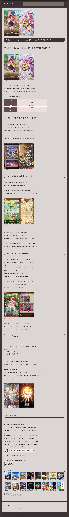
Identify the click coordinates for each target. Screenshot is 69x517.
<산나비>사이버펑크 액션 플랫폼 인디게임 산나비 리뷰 (15, 496)
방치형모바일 (12, 494)
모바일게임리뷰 (8, 493)
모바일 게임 (8, 494)
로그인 (14, 508)
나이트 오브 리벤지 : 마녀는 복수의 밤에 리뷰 (13, 495)
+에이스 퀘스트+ (9, 3)
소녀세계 (19, 494)
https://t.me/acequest (20, 455)
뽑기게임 (16, 494)
